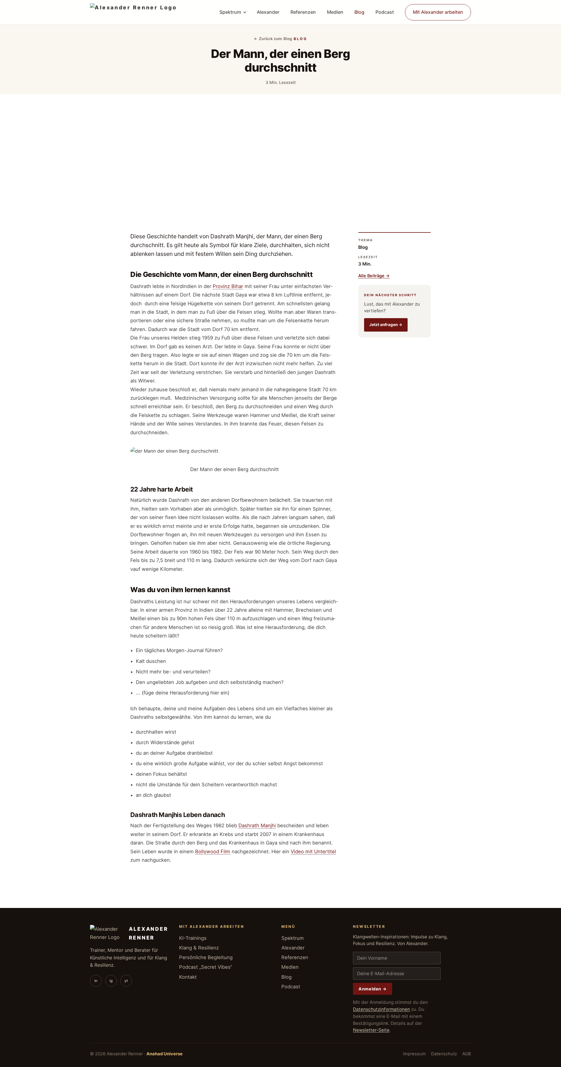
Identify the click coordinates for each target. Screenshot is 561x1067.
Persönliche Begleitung (206, 957)
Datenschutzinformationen (381, 1009)
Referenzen (303, 12)
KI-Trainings (193, 938)
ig (111, 981)
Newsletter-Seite (371, 1030)
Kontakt (188, 977)
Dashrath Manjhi (257, 825)
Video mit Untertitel (313, 851)
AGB (466, 1053)
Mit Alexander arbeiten (438, 12)
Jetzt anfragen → (385, 324)
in (95, 981)
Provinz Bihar (228, 286)
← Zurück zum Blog (273, 38)
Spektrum (230, 12)
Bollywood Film (212, 851)
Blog (359, 12)
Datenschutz (444, 1053)
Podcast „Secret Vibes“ (205, 967)
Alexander (268, 12)
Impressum (414, 1053)
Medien (335, 12)
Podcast (384, 12)
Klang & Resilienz (199, 948)
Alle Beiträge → (374, 275)
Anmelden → (373, 988)
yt (126, 981)
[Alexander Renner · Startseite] (133, 12)
